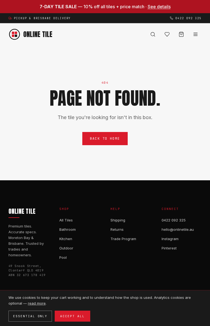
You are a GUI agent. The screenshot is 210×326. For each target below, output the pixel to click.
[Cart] (181, 34)
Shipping (117, 220)
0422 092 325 (174, 220)
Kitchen (65, 239)
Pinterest (169, 248)
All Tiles (66, 220)
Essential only (30, 316)
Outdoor (66, 248)
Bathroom (67, 229)
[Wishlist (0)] (167, 34)
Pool (63, 257)
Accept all (72, 316)
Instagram (170, 239)
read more (37, 303)
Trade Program (123, 239)
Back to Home (105, 138)
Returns (117, 229)
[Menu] (195, 34)
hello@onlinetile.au (178, 229)
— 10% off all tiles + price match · (105, 6)
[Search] (153, 34)
